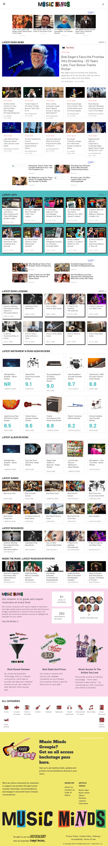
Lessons (82, 801)
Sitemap (96, 836)
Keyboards (59, 712)
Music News (91, 712)
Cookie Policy (85, 836)
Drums (6, 712)
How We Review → (10, 621)
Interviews (83, 803)
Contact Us (70, 790)
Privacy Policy (72, 836)
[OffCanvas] (4, 4)
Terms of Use (90, 839)
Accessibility (77, 839)
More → (102, 42)
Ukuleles (48, 712)
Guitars (37, 712)
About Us (69, 787)
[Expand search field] (103, 4)
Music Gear (84, 790)
